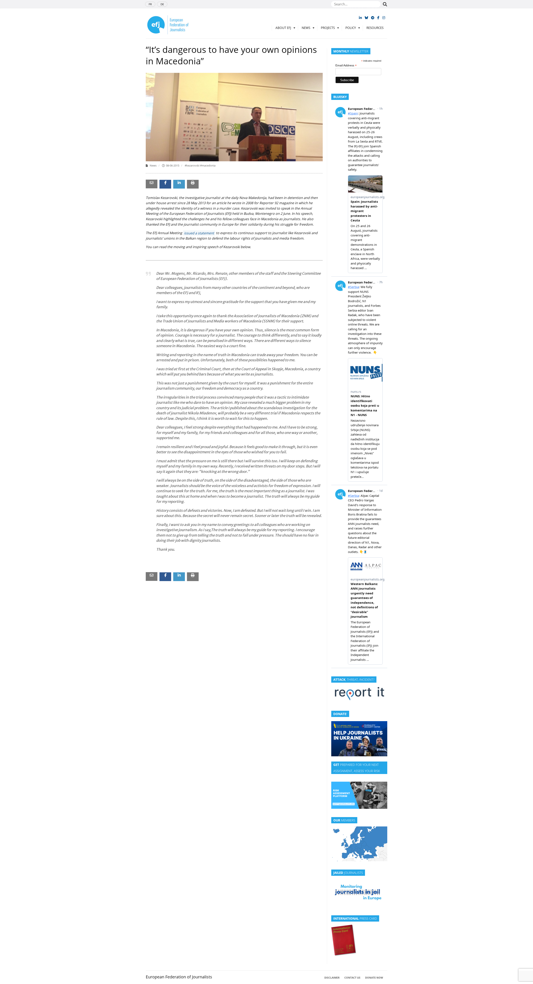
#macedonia (207, 165)
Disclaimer (332, 977)
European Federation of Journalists (179, 977)
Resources (375, 28)
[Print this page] (193, 183)
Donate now (374, 977)
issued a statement (199, 233)
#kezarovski (192, 165)
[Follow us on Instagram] (383, 17)
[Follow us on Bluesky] (366, 17)
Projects (328, 28)
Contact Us (352, 977)
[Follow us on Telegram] (372, 17)
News (306, 28)
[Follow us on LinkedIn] (360, 17)
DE (162, 4)
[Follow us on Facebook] (378, 17)
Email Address (346, 65)
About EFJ (283, 28)
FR (150, 4)
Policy (350, 28)
